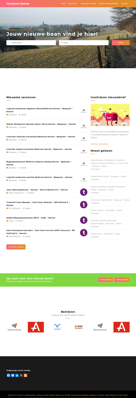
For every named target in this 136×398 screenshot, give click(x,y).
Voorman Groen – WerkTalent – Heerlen (105, 234)
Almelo (46, 395)
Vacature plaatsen (88, 3)
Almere (52, 395)
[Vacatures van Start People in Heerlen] (57, 327)
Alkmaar (40, 395)
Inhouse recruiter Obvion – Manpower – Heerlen (108, 176)
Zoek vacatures (105, 280)
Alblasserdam (31, 395)
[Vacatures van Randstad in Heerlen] (36, 327)
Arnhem (101, 395)
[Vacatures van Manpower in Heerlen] (79, 327)
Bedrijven (72, 3)
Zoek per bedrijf (122, 280)
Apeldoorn (94, 395)
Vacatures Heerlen (18, 3)
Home (63, 3)
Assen (107, 395)
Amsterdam (84, 395)
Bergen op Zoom (116, 395)
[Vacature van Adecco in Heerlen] (14, 327)
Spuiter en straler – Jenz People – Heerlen (106, 210)
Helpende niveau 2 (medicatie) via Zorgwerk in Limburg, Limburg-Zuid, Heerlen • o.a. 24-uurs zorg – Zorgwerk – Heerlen (109, 163)
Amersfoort (75, 395)
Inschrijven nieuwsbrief (108, 3)
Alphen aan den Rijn (63, 395)
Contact (124, 3)
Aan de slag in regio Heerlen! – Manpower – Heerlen (110, 200)
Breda (125, 395)
